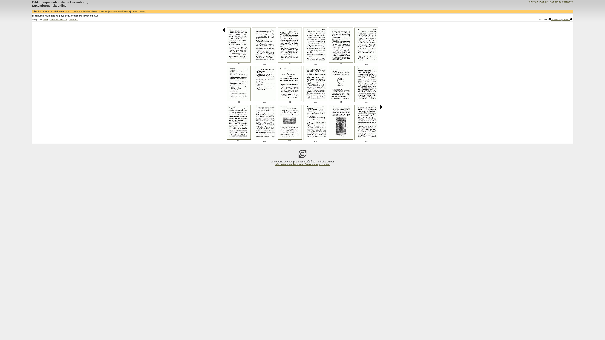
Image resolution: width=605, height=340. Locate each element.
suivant (566, 19)
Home (45, 19)
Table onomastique (58, 19)
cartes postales (139, 11)
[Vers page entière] (239, 61)
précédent (556, 19)
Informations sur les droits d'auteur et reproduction (302, 164)
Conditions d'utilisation (561, 1)
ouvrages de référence (119, 11)
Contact (544, 1)
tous (67, 11)
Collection (73, 19)
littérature (103, 11)
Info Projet (533, 1)
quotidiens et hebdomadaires (84, 11)
